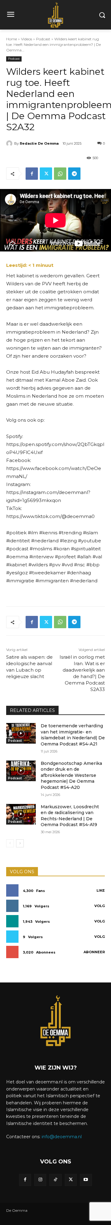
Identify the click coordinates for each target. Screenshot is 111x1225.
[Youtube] (86, 1180)
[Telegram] (74, 173)
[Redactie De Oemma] (10, 143)
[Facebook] (32, 173)
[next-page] (20, 843)
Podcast (43, 39)
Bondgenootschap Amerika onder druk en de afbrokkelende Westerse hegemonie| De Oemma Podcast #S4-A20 (71, 775)
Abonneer (94, 952)
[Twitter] (46, 173)
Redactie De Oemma (39, 143)
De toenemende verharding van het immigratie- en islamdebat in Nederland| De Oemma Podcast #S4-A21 (73, 735)
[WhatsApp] (60, 173)
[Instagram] (40, 1180)
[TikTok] (55, 1180)
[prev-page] (10, 843)
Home (11, 39)
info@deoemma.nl (62, 1136)
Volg (99, 906)
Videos (26, 39)
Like (101, 890)
